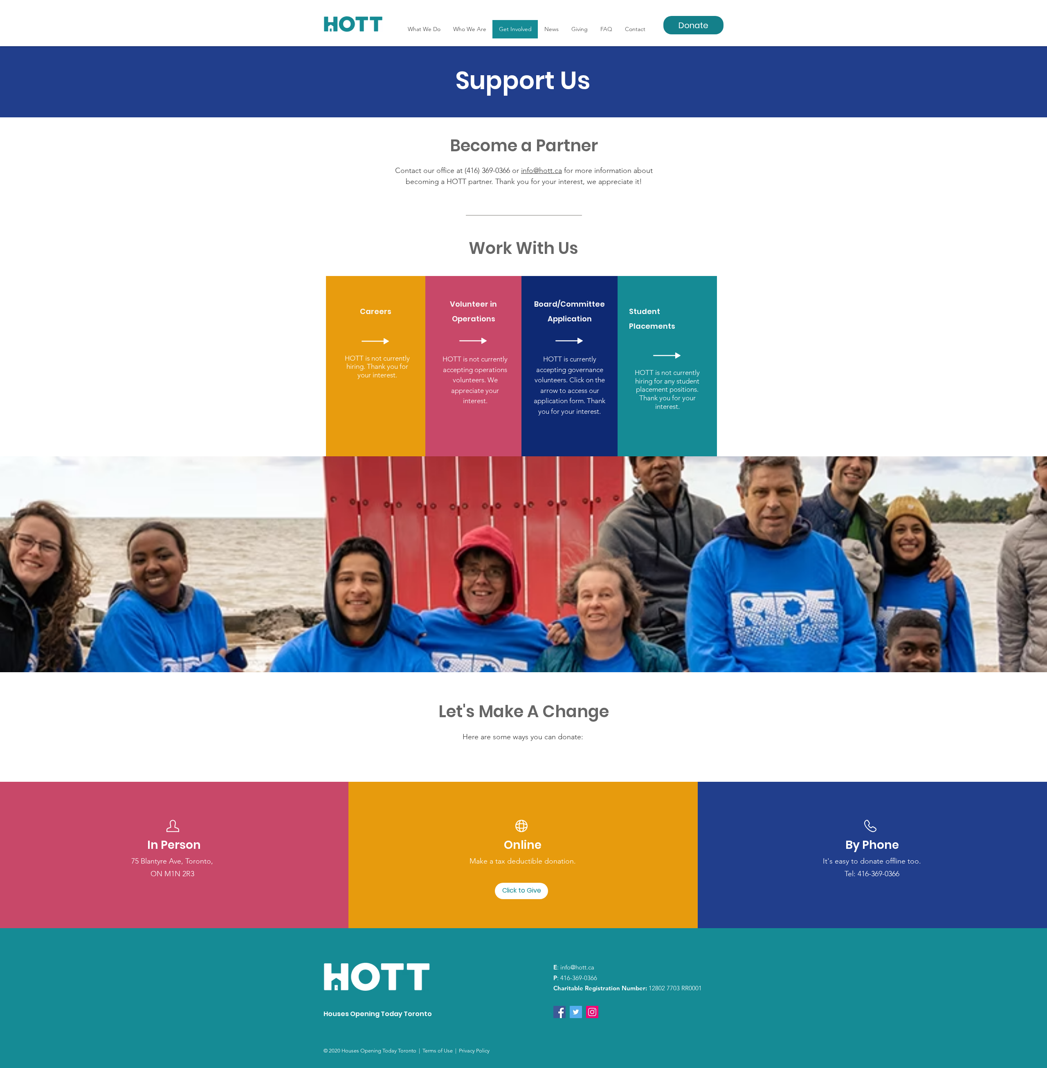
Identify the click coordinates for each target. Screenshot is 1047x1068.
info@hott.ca (541, 170)
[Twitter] (576, 1012)
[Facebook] (559, 1012)
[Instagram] (592, 1012)
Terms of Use (438, 1051)
